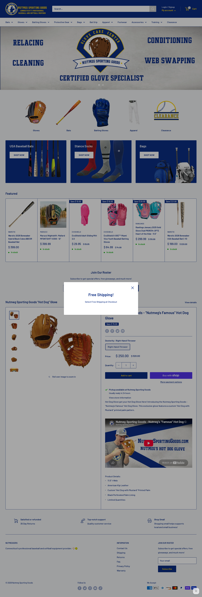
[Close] (132, 287)
